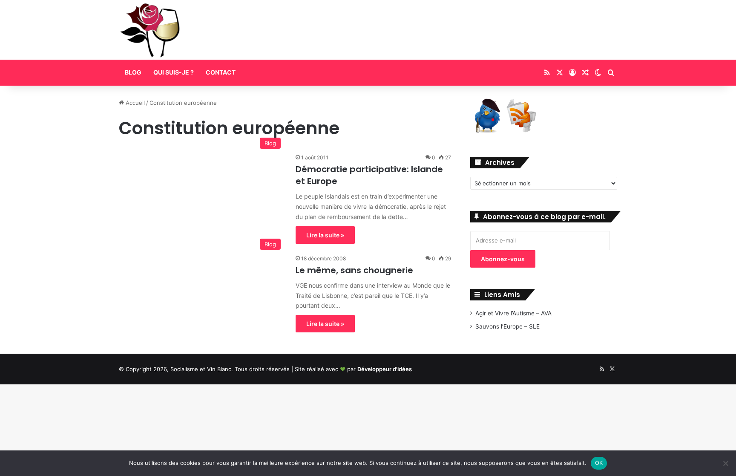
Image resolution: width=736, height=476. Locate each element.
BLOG (133, 72)
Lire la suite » (325, 235)
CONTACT (221, 72)
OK (599, 462)
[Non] (725, 463)
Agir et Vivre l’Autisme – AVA (513, 313)
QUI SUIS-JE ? (173, 72)
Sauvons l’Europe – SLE (507, 326)
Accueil (134, 102)
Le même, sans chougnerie (354, 270)
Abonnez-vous (503, 259)
